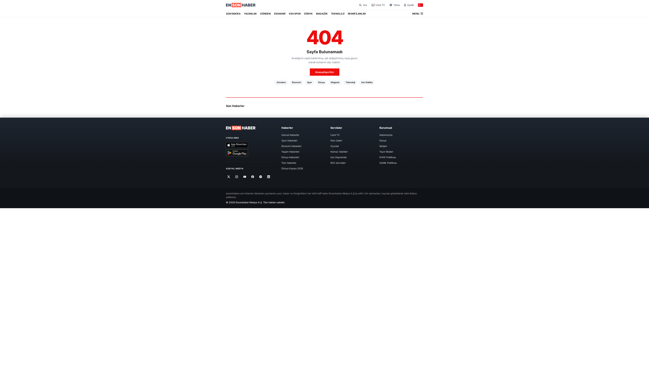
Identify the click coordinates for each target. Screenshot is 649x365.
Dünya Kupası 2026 (292, 168)
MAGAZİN (321, 13)
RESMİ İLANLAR (357, 13)
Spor (309, 82)
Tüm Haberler (288, 162)
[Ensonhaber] (241, 5)
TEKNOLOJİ (337, 13)
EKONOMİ (279, 13)
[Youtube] (244, 177)
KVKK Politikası (387, 157)
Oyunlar (334, 146)
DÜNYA (308, 13)
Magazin (335, 82)
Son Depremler (338, 157)
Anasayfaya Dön (324, 72)
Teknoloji (350, 82)
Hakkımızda (385, 134)
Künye (382, 140)
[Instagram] (236, 177)
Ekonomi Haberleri (291, 146)
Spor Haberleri (289, 140)
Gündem (281, 82)
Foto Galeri (336, 140)
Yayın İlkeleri (386, 151)
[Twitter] (229, 177)
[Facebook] (253, 177)
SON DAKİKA (233, 13)
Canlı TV (335, 134)
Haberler (287, 127)
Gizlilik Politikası (388, 162)
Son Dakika (366, 82)
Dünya (321, 82)
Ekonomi (296, 82)
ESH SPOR (295, 13)
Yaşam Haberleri (290, 151)
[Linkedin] (268, 177)
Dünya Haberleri (290, 157)
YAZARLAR (250, 13)
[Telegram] (260, 177)
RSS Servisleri (338, 162)
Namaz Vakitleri (339, 151)
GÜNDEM (265, 13)
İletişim (383, 146)
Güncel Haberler (290, 134)
